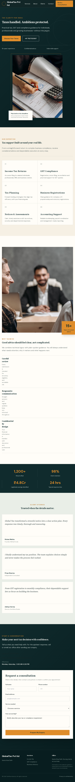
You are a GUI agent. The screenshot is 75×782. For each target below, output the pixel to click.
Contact (51, 4)
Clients (43, 4)
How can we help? (11, 714)
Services (27, 4)
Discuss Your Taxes (11, 39)
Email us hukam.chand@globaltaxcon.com (17, 658)
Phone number (43, 684)
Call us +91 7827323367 (10, 653)
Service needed (10, 704)
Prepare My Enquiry (37, 733)
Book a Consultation (62, 4)
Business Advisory (32, 764)
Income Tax (30, 759)
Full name (8, 684)
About (35, 4)
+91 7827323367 (31, 39)
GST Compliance (32, 762)
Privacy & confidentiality (66, 776)
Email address (9, 694)
